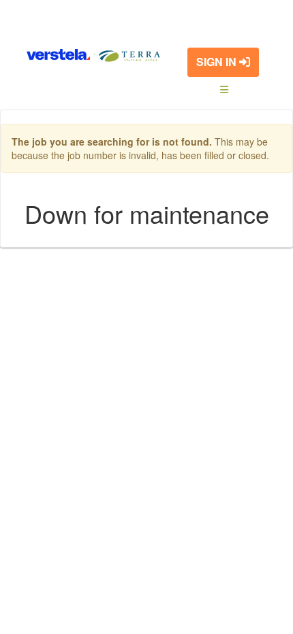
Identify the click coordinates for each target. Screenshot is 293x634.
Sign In (217, 61)
